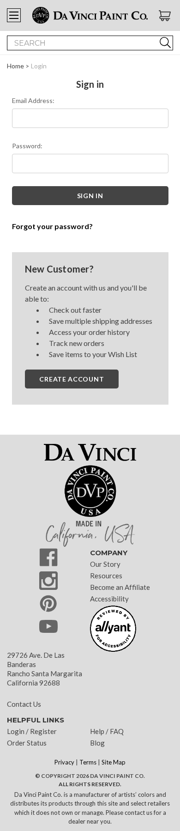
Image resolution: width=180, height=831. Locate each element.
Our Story (105, 564)
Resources (106, 575)
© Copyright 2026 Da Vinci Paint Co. (90, 775)
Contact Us (24, 704)
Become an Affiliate (120, 587)
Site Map (114, 762)
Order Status (27, 743)
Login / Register (32, 731)
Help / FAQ (107, 731)
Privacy (64, 762)
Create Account (71, 379)
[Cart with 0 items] (166, 16)
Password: (27, 146)
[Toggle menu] (14, 15)
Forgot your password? (52, 226)
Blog (97, 743)
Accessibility (109, 598)
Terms (87, 762)
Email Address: (33, 100)
